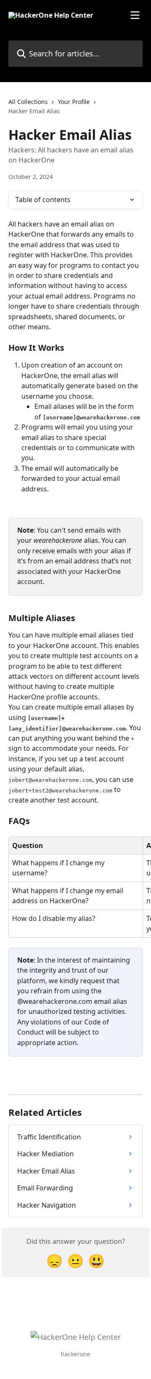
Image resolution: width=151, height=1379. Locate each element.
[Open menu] (135, 15)
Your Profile (74, 102)
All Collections (28, 102)
